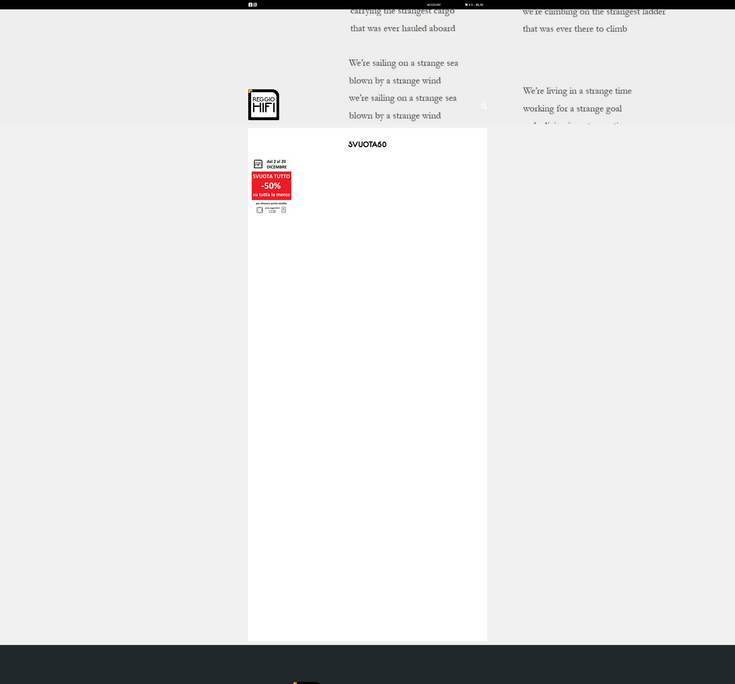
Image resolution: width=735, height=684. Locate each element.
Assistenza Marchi (368, 16)
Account (434, 5)
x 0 (475, 5)
